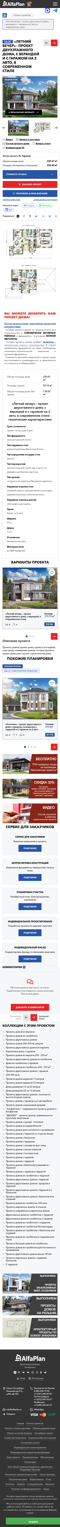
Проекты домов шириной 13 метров (25, 1079)
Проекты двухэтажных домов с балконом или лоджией (30, 1198)
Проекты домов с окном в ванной (23, 1149)
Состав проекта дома (17, 143)
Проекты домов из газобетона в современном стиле (30, 1238)
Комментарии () (15, 147)
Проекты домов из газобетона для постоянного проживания (31, 1248)
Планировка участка (30, 1442)
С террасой (12, 1264)
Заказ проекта (13, 1457)
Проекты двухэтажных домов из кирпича (27, 1047)
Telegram (30, 205)
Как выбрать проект (43, 1433)
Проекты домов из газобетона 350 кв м (26, 1203)
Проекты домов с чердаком (20, 1141)
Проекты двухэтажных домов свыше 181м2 (29, 1254)
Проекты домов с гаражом (20, 1157)
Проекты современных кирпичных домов (28, 1211)
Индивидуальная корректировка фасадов (30, 1452)
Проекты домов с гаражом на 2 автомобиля (29, 1101)
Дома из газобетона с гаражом (22, 1063)
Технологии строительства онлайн (21, 1474)
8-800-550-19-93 (42, 1391)
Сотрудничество (35, 1484)
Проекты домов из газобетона (22, 1036)
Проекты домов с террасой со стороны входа (29, 1133)
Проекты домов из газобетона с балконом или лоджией (30, 1231)
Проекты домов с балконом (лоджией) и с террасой (28, 1166)
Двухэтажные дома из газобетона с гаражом (29, 1218)
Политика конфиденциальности (26, 1489)
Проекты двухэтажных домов (21, 1039)
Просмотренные (30, 1457)
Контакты (10, 1484)
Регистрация (38, 1378)
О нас (48, 1479)
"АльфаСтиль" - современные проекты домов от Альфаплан (31, 1110)
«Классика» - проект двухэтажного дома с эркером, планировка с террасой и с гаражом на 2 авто (23, 727)
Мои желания (47, 1457)
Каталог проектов (34, 1423)
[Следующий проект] (33, 1017)
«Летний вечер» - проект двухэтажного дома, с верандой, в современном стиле (23, 616)
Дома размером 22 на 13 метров (23, 1090)
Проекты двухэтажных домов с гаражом (27, 1071)
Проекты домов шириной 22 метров (25, 1083)
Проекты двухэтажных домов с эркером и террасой (28, 1184)
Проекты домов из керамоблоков (23, 1126)
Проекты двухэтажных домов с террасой (27, 1179)
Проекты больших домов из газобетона (27, 1243)
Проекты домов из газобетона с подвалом (28, 1222)
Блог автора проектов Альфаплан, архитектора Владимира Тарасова (30, 1468)
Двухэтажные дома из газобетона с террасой (29, 1215)
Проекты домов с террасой (20, 1161)
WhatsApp (46, 205)
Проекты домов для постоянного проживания (30, 1130)
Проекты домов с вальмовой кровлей (25, 1105)
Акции (46, 1489)
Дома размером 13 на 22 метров (23, 1087)
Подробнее (17, 601)
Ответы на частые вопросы (19, 1433)
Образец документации (44, 1428)
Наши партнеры (47, 1474)
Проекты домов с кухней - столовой (24, 1122)
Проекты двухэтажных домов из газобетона (29, 1059)
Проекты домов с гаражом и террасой (26, 1171)
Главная (20, 1423)
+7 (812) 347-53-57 (43, 1399)
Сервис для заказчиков (30, 827)
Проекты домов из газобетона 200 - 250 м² (28, 1067)
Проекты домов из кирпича (20, 1032)
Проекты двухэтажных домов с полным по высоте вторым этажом (28, 1095)
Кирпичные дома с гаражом (20, 1051)
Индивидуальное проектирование (30, 1447)
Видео (9, 139)
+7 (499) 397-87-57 (43, 1405)
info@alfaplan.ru (14, 1409)
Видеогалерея (36, 1479)
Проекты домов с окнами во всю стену (26, 1145)
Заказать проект (32, 184)
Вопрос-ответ (43, 143)
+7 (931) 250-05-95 (43, 1394)
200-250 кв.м (13, 1075)
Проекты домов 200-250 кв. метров (24, 1043)
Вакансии (49, 1484)
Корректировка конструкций (42, 1437)
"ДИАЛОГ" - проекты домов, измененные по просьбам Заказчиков (29, 1116)
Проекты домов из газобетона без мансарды (29, 1226)
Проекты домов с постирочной (22, 1153)
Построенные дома (18, 1479)
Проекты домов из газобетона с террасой (27, 1175)
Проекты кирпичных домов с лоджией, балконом (26, 1259)
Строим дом (30, 1462)
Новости (21, 1484)
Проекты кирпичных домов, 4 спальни (26, 1207)
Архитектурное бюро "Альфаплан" (30, 1365)
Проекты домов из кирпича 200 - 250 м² (27, 1055)
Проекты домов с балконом (20, 1137)
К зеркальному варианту (21, 112)
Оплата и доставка (29, 139)
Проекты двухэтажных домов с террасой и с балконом (29, 1191)
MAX (10, 210)
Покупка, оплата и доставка (17, 1428)
